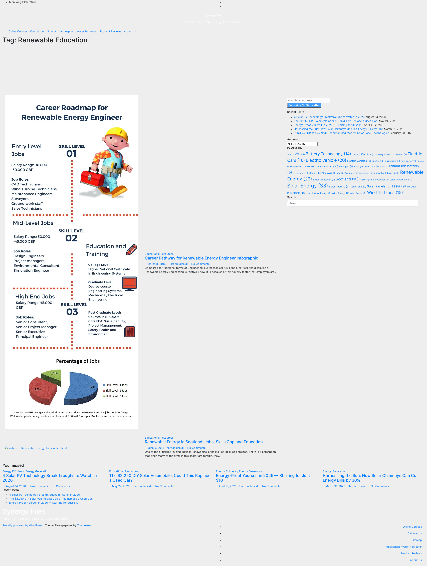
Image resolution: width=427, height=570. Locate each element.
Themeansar (84, 525)
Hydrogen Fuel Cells (366, 166)
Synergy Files (213, 15)
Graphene (297, 166)
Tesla (398, 186)
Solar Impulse (339, 186)
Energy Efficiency (14, 471)
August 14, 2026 (16, 486)
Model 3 (315, 173)
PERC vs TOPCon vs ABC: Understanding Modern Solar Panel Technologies (341, 133)
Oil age (338, 173)
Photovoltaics (365, 173)
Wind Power (358, 193)
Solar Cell (364, 180)
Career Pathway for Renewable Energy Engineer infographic (201, 258)
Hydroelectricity (328, 166)
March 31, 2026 (336, 486)
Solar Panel (358, 186)
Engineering (392, 161)
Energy (377, 161)
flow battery (409, 161)
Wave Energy (322, 193)
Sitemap (52, 31)
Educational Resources (159, 253)
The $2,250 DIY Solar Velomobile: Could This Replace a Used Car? (336, 121)
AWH (300, 154)
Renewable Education (386, 173)
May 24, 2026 (121, 486)
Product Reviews (110, 31)
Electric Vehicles (359, 160)
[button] (415, 31)
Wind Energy (340, 193)
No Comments (200, 263)
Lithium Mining (300, 173)
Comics (368, 154)
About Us (130, 31)
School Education (324, 179)
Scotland (347, 179)
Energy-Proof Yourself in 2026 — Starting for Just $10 (328, 125)
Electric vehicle (326, 160)
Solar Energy (307, 186)
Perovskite (351, 173)
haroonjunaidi (175, 447)
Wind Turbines (385, 192)
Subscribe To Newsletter (304, 105)
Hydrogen (346, 166)
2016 (290, 155)
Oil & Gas (327, 173)
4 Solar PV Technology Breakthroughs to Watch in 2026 (329, 117)
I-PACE (384, 167)
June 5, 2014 (156, 447)
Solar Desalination (400, 179)
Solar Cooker (380, 179)
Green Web (311, 167)
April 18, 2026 (228, 486)
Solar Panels (379, 186)
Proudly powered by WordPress (23, 525)
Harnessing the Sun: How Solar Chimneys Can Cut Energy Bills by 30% (338, 129)
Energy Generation (37, 471)
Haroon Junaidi (178, 263)
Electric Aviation (396, 154)
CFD (356, 154)
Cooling (381, 155)
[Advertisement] (213, 70)
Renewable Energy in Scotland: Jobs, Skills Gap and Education (204, 441)
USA (310, 193)
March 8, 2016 (157, 263)
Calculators (37, 31)
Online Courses (18, 31)
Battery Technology (328, 153)
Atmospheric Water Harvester (78, 31)
